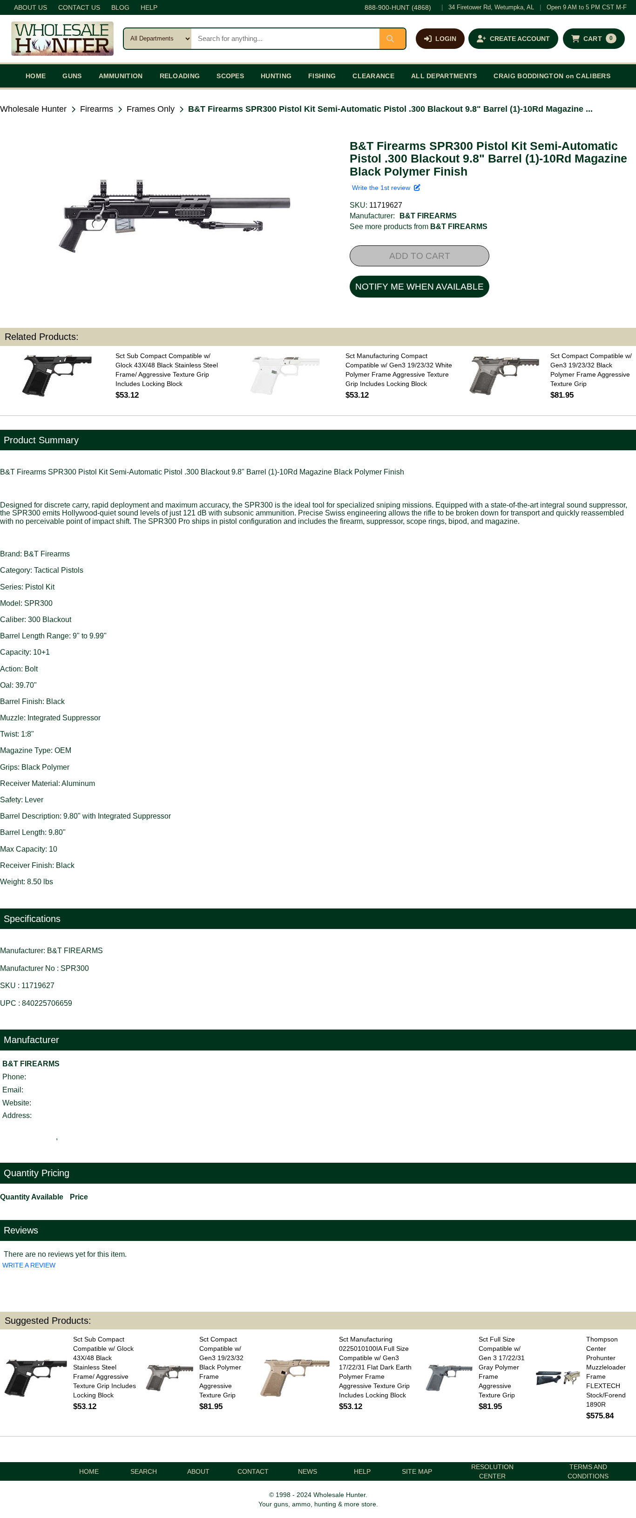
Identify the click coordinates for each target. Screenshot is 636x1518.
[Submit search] (392, 38)
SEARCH (143, 1471)
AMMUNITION (121, 76)
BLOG (120, 7)
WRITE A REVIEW (28, 1265)
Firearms (96, 109)
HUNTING (276, 76)
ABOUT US (30, 7)
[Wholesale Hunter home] (62, 38)
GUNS (71, 76)
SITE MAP (417, 1471)
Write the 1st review (383, 187)
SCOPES (230, 76)
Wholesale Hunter (33, 109)
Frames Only (151, 109)
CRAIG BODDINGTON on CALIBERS (552, 76)
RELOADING (180, 76)
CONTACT (253, 1471)
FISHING (322, 76)
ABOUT (198, 1471)
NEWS (307, 1471)
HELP (149, 7)
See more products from (418, 226)
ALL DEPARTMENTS (444, 76)
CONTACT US (79, 7)
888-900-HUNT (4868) (398, 7)
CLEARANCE (373, 76)
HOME (36, 76)
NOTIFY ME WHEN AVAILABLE (419, 286)
